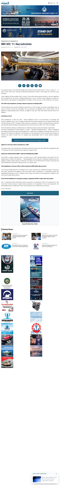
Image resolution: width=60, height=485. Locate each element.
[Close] (56, 474)
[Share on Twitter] (23, 85)
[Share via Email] (28, 85)
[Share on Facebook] (19, 85)
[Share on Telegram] (40, 85)
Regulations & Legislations (9, 41)
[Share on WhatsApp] (32, 85)
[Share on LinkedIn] (36, 85)
